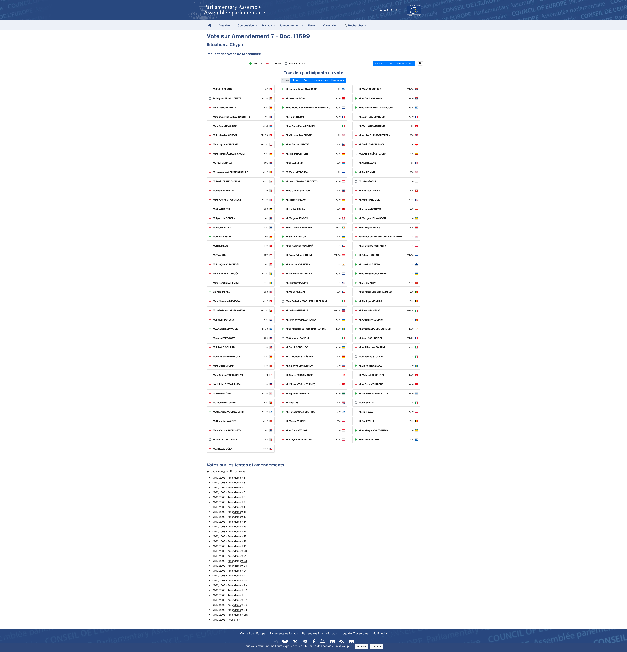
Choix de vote (337, 80)
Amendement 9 (236, 502)
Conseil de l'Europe (252, 633)
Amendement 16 (237, 531)
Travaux (267, 25)
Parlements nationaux (283, 633)
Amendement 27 (237, 575)
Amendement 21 (237, 556)
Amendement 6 (236, 492)
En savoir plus (343, 646)
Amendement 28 (237, 580)
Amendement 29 (237, 585)
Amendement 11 (237, 511)
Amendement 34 (237, 609)
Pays (305, 80)
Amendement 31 (237, 595)
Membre (296, 80)
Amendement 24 (237, 565)
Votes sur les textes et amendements (393, 63)
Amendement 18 (237, 541)
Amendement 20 (237, 551)
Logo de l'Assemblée (354, 633)
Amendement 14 (237, 521)
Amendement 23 (237, 560)
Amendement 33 (237, 604)
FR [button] (372, 10)
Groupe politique (320, 80)
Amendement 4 (236, 487)
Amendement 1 (236, 477)
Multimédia (379, 633)
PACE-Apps (390, 10)
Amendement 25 (237, 570)
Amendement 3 (236, 482)
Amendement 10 (237, 507)
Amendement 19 (237, 546)
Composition (246, 25)
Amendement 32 (237, 600)
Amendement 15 (237, 526)
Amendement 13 (237, 516)
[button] (420, 63)
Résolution (234, 619)
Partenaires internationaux (319, 633)
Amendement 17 (237, 536)
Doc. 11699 (239, 471)
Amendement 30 (237, 590)
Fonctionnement (290, 25)
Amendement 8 (236, 497)
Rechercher (355, 25)
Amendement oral (238, 614)
